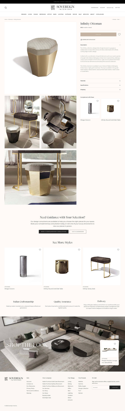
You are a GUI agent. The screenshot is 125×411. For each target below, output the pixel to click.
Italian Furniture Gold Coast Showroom (53, 381)
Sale (80, 14)
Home (6, 19)
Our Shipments (31, 386)
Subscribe (115, 387)
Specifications (84, 85)
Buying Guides (46, 395)
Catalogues (100, 14)
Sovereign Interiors (12, 405)
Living (69, 381)
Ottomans (10, 19)
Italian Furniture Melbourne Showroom (53, 386)
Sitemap (29, 393)
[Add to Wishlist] (119, 34)
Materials (82, 81)
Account (29, 381)
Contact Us (30, 383)
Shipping (82, 89)
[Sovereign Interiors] (62, 7)
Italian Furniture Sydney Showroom (52, 383)
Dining (70, 383)
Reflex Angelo (82, 386)
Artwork (70, 400)
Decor (75, 14)
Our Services (45, 388)
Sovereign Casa (46, 397)
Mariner (80, 393)
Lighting (61, 14)
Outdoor (68, 14)
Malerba (80, 381)
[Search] (6, 8)
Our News (45, 393)
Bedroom (70, 386)
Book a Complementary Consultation (53, 231)
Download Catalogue (88, 39)
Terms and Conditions (33, 390)
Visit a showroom (78, 231)
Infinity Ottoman (17, 19)
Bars (54, 14)
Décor (69, 397)
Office (69, 388)
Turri (79, 390)
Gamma (80, 383)
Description (83, 45)
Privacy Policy (30, 388)
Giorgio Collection (83, 388)
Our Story (45, 390)
